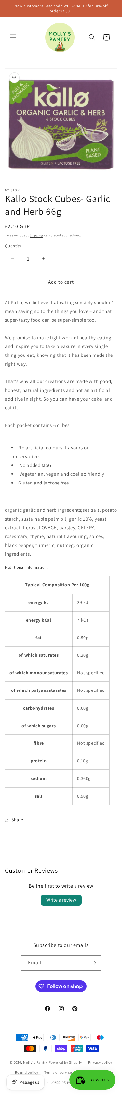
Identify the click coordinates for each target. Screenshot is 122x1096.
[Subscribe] (93, 963)
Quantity (13, 246)
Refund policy (26, 1072)
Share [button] (17, 820)
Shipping (36, 235)
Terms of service (58, 1072)
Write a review (61, 899)
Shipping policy (64, 1082)
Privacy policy (100, 1062)
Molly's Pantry (35, 1062)
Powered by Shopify (65, 1062)
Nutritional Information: (26, 567)
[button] (13, 37)
